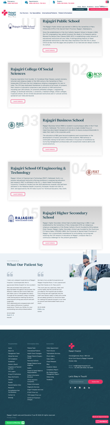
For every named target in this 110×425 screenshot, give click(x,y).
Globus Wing (50, 377)
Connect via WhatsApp (13, 422)
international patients (33, 351)
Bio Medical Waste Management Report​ (53, 373)
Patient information (65, 13)
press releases (51, 361)
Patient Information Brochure (33, 376)
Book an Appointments (100, 417)
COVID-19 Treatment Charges (33, 398)
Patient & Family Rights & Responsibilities (35, 371)
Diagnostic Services (33, 387)
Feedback (50, 379)
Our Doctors (24, 13)
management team (14, 353)
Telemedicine (80, 9)
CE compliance (12, 359)
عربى (106, 6)
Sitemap (10, 397)
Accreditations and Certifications (14, 391)
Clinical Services (13, 356)
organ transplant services (35, 389)
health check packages (34, 353)
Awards (10, 382)
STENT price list (32, 392)
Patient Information (33, 384)
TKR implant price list (34, 395)
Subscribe (95, 382)
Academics (11, 361)
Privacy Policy (11, 417)
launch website (50, 50)
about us (11, 351)
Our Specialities (35, 13)
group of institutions (14, 374)
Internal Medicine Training (98, 9)
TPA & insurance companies (32, 380)
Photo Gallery (51, 356)
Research (11, 387)
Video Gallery (51, 359)
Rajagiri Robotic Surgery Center (34, 357)
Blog (48, 364)
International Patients (49, 13)
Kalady (9, 317)
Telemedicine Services (53, 353)
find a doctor (51, 351)
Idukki (40, 311)
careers (10, 379)
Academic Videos (52, 367)
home (10, 348)
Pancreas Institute (32, 360)
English (101, 6)
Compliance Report (52, 370)
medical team (31, 348)
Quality (29, 368)
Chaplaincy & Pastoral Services (14, 368)
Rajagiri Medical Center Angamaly (34, 364)
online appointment (52, 348)
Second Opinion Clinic (14, 385)
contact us (11, 395)
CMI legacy (11, 371)
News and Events (13, 377)
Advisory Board (13, 364)
